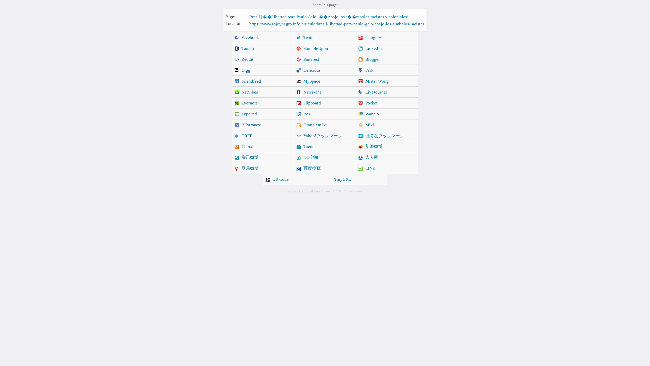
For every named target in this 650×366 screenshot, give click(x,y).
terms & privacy (313, 191)
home (289, 191)
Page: (230, 16)
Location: (234, 23)
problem (299, 191)
